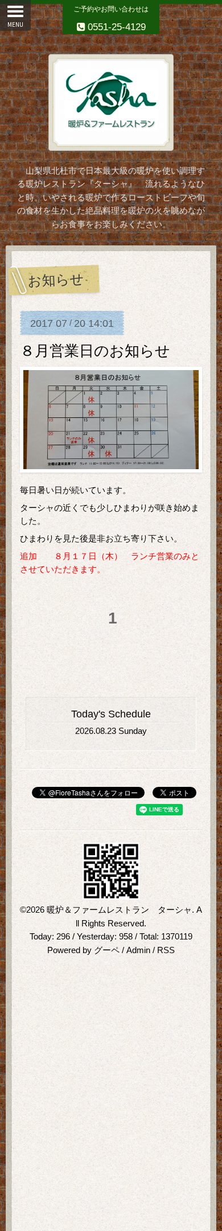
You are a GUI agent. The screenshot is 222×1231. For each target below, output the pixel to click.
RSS (166, 950)
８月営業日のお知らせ (95, 351)
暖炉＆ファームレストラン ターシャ (119, 909)
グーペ (107, 950)
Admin (138, 950)
